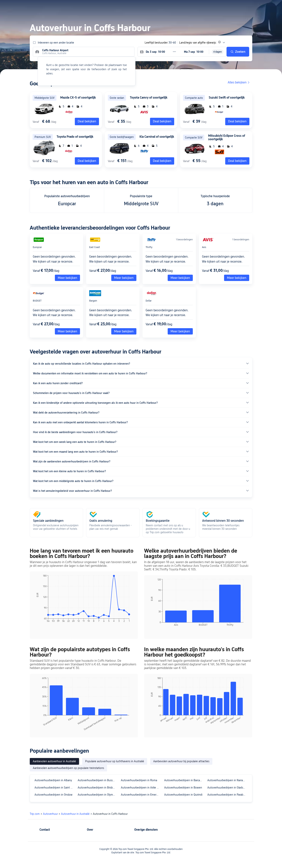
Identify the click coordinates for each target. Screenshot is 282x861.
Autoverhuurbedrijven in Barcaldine (184, 780)
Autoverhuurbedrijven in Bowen (183, 787)
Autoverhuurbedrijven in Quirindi (183, 794)
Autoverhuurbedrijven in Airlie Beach (141, 787)
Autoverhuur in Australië (75, 813)
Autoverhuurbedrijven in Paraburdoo (227, 794)
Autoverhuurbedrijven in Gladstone (227, 787)
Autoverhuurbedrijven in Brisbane (97, 787)
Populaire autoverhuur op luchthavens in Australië (114, 761)
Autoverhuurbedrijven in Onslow (54, 794)
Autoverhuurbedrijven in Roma (139, 780)
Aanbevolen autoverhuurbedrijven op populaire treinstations (68, 768)
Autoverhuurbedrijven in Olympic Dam (97, 794)
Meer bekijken (67, 278)
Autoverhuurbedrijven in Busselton (97, 780)
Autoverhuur (50, 813)
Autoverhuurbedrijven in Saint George (54, 787)
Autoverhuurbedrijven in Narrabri (226, 780)
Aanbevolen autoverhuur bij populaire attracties (181, 761)
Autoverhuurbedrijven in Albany (53, 780)
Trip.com (35, 813)
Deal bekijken (162, 121)
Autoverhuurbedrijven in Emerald (140, 794)
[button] (238, 6)
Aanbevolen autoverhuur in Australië (54, 761)
